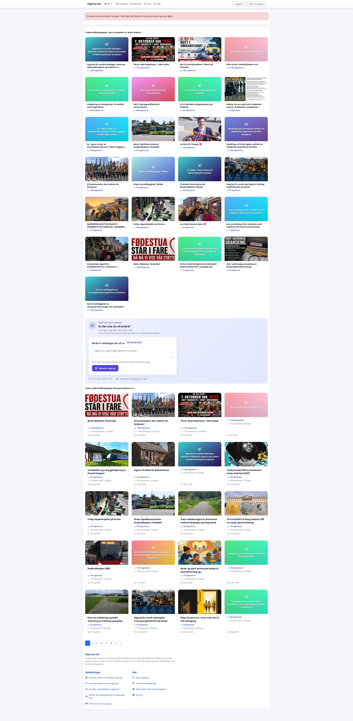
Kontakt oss (135, 4)
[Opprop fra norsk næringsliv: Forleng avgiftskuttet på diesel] (246, 175)
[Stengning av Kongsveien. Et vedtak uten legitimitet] (106, 95)
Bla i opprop (122, 4)
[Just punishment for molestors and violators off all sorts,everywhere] (246, 215)
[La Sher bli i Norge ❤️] (199, 134)
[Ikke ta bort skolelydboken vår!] (246, 54)
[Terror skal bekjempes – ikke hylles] (153, 54)
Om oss (147, 4)
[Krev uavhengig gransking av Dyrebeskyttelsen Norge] (246, 255)
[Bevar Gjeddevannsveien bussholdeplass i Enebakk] (153, 135)
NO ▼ (110, 4)
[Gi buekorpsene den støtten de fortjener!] (106, 175)
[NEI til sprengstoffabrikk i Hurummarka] (153, 95)
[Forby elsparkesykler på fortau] (153, 214)
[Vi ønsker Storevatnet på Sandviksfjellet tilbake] (199, 175)
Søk (159, 4)
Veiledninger (92, 672)
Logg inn (239, 4)
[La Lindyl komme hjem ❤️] (199, 214)
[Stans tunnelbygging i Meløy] (153, 174)
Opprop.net (94, 3)
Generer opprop (107, 368)
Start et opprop (256, 4)
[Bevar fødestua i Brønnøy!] (153, 254)
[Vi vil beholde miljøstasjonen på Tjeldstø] (199, 95)
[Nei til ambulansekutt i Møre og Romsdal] (199, 55)
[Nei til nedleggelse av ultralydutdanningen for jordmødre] (106, 295)
